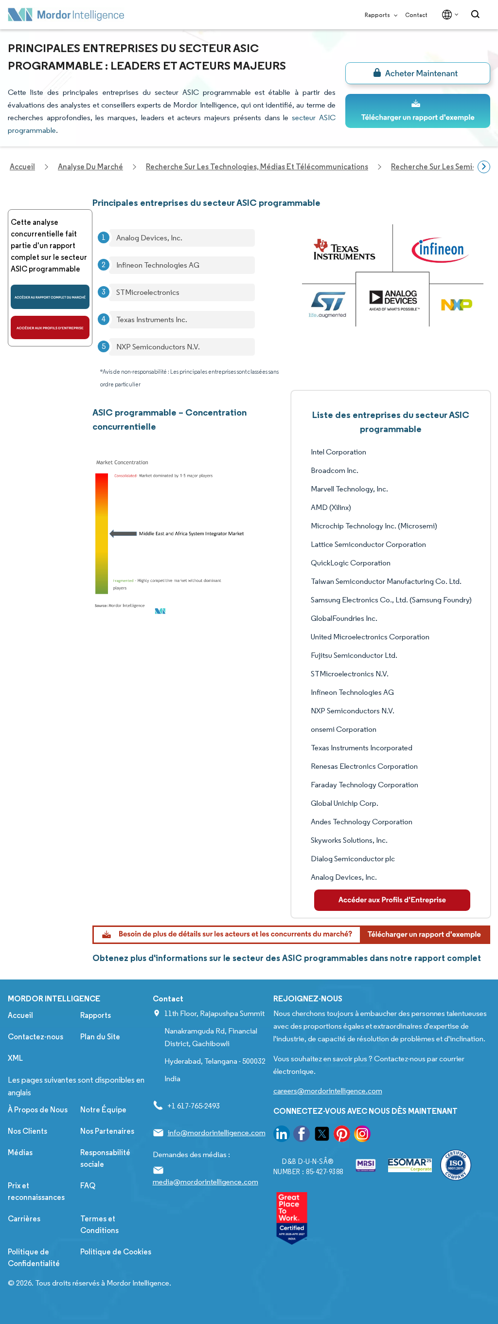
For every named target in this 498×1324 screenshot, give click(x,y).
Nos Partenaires (107, 1131)
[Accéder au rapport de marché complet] (50, 297)
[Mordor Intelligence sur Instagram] (362, 1135)
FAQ (87, 1185)
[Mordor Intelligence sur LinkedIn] (281, 1135)
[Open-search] (476, 14)
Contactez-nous (35, 1036)
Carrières (24, 1218)
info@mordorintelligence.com (217, 1132)
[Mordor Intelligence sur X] (322, 1135)
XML (15, 1058)
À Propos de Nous (38, 1109)
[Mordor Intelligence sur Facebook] (301, 1135)
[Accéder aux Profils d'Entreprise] (50, 327)
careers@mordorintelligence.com (327, 1090)
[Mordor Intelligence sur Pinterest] (342, 1135)
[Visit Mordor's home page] (66, 14)
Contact (416, 14)
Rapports (378, 14)
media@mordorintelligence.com (205, 1181)
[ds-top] (417, 111)
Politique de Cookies (115, 1251)
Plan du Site (100, 1036)
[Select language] (448, 14)
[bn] (417, 73)
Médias (20, 1152)
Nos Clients (27, 1131)
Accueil (20, 1015)
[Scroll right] (484, 167)
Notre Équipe (103, 1109)
